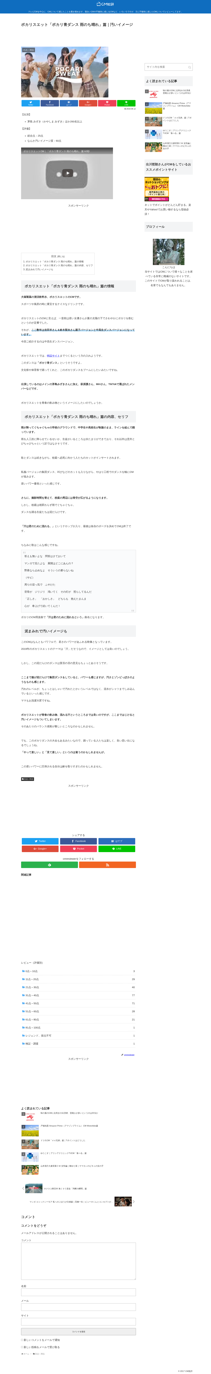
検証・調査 (80, 1043)
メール (25, 1300)
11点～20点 (80, 979)
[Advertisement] (78, 35)
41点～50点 (80, 1003)
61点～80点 (80, 1019)
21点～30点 (28, 779)
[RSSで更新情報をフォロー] (107, 865)
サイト (25, 1315)
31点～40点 (80, 995)
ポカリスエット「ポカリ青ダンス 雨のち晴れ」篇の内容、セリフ (59, 265)
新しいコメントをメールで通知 (42, 1340)
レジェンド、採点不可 (80, 1035)
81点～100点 (80, 1027)
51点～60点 (80, 1011)
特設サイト (53, 355)
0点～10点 (80, 971)
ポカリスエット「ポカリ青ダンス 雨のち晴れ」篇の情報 (55, 261)
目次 (53, 256)
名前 (23, 1286)
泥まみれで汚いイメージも (39, 269)
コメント (26, 1240)
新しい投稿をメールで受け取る (42, 1347)
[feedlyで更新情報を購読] (49, 865)
